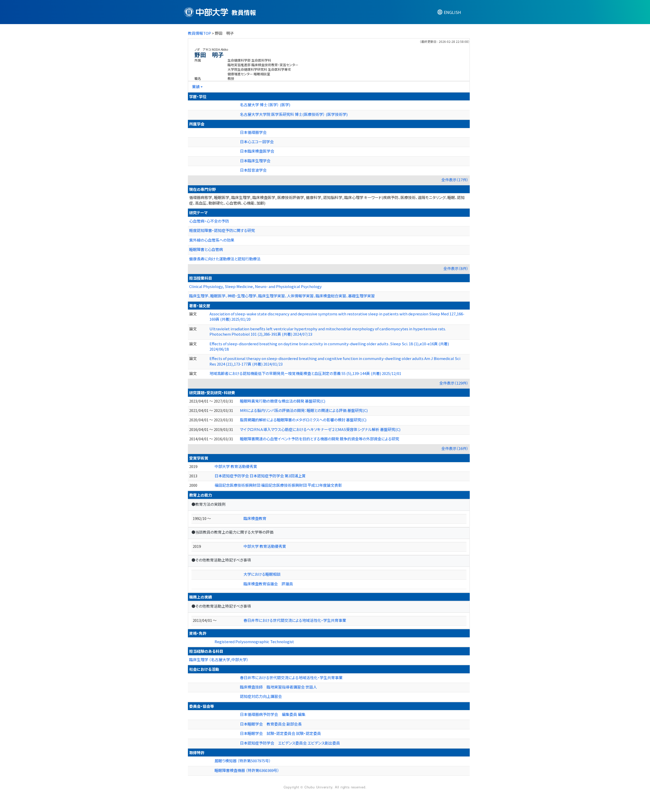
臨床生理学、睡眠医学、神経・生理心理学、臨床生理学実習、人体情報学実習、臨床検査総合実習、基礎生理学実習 (282, 295)
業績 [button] (196, 86)
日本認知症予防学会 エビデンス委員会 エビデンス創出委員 (290, 743)
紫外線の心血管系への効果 (211, 240)
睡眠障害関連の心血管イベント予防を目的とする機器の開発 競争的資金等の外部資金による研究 (319, 438)
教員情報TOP (199, 33)
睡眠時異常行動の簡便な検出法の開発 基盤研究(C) (282, 401)
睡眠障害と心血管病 (206, 249)
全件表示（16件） (454, 448)
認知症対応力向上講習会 (261, 696)
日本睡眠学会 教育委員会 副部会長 (271, 724)
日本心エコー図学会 (257, 141)
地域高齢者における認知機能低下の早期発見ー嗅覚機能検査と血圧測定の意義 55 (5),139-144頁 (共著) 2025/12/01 (305, 373)
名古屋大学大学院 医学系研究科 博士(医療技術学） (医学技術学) (294, 114)
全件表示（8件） (455, 268)
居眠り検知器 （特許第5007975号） (243, 760)
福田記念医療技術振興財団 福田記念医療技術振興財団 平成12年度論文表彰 (278, 485)
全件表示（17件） (454, 179)
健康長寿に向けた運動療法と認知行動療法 (225, 258)
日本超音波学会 (253, 170)
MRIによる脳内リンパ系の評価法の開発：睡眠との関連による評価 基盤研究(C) (304, 410)
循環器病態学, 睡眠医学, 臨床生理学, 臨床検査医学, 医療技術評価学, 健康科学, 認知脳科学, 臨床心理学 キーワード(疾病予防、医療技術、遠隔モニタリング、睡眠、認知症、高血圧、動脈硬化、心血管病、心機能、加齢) (327, 200)
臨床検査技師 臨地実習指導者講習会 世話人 (278, 687)
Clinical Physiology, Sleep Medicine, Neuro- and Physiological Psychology (255, 286)
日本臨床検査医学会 (257, 151)
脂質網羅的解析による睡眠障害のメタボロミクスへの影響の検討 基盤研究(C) (303, 419)
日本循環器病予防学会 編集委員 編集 (272, 714)
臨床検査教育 (254, 518)
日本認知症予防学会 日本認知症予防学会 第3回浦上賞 (260, 475)
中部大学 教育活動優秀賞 (236, 466)
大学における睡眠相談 (262, 574)
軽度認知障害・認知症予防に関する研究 (222, 230)
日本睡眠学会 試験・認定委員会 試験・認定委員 (280, 733)
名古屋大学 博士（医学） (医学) (265, 104)
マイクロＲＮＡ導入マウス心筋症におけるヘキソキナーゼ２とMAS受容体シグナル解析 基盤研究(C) (320, 429)
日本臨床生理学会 (255, 160)
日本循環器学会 (253, 132)
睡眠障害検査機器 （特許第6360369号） (247, 770)
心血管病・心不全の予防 (209, 221)
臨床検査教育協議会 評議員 (268, 583)
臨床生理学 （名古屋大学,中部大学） (219, 659)
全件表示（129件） (453, 383)
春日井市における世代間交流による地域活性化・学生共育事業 (294, 620)
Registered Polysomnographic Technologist (254, 641)
